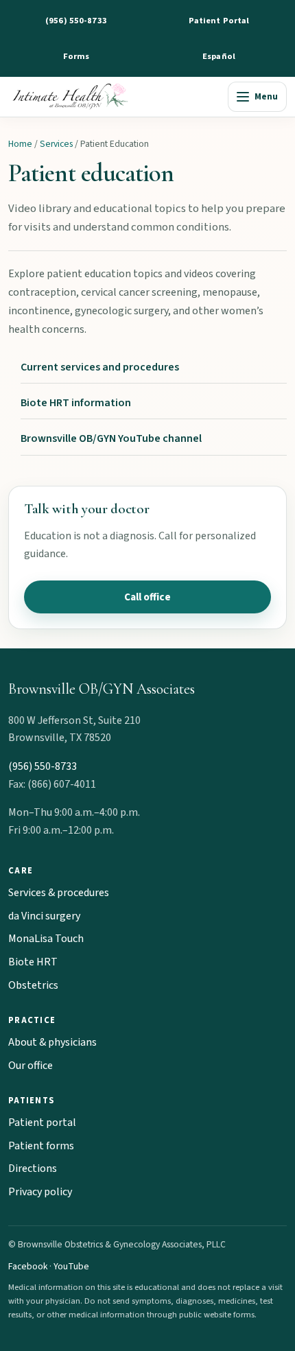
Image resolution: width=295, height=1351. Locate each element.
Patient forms (41, 1145)
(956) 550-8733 (76, 20)
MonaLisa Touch (46, 938)
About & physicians (52, 1042)
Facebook (27, 1266)
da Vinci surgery (44, 916)
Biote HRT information (76, 402)
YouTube (71, 1266)
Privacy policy (40, 1191)
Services (56, 143)
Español (218, 56)
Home (20, 143)
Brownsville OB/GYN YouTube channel (111, 438)
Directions (32, 1168)
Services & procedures (58, 892)
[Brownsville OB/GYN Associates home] (114, 97)
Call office (147, 596)
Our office (30, 1065)
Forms (76, 56)
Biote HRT (33, 962)
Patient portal (42, 1122)
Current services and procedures (100, 367)
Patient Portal (219, 20)
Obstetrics (33, 985)
